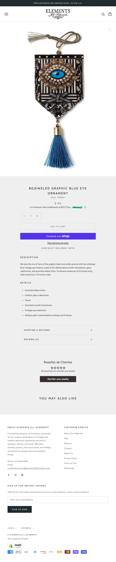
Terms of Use (70, 463)
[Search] (103, 14)
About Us (68, 453)
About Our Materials (73, 433)
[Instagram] (15, 474)
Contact (68, 448)
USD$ (11, 528)
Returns (68, 443)
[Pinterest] (22, 474)
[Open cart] (110, 14)
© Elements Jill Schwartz (22, 535)
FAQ (66, 438)
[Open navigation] (6, 14)
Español (26, 528)
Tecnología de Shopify (18, 538)
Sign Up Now (19, 509)
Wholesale (69, 468)
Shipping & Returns (37, 330)
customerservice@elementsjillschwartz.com (29, 468)
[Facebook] (9, 474)
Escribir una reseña (58, 379)
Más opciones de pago (58, 243)
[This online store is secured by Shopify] (15, 544)
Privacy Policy (70, 458)
